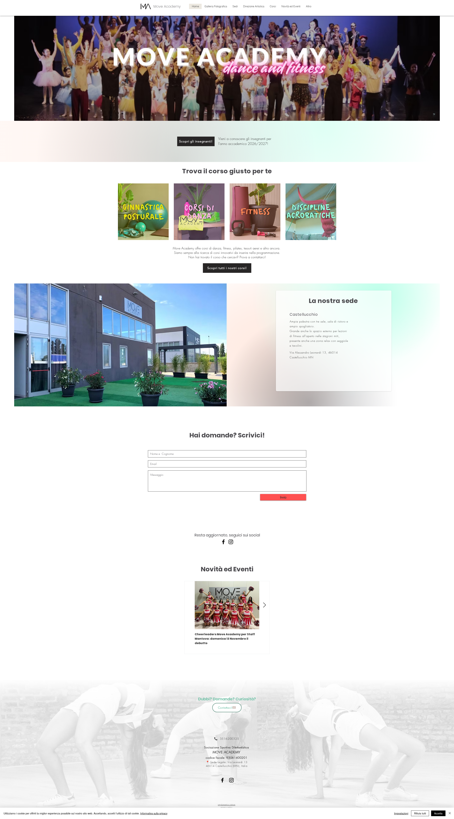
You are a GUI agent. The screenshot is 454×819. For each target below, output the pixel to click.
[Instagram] (231, 542)
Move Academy (167, 6)
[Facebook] (223, 542)
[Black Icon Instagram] (231, 780)
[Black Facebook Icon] (222, 780)
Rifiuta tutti (420, 813)
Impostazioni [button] (401, 813)
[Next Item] (264, 605)
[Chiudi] (450, 813)
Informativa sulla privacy (153, 813)
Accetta (438, 813)
